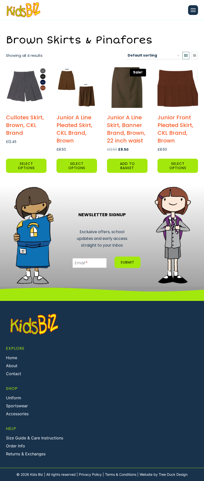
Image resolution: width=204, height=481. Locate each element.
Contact (13, 373)
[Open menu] (193, 10)
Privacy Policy (90, 474)
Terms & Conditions (120, 474)
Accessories (17, 413)
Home (11, 357)
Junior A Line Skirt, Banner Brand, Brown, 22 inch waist (126, 129)
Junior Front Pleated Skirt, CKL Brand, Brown (175, 129)
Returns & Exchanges (26, 453)
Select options (26, 165)
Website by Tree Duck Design (164, 474)
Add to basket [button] (127, 165)
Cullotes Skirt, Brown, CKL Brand (25, 125)
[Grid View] (185, 55)
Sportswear (17, 405)
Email (81, 263)
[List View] (194, 55)
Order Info (15, 445)
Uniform (13, 397)
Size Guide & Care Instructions (34, 437)
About (11, 365)
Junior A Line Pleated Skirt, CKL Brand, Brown (74, 129)
